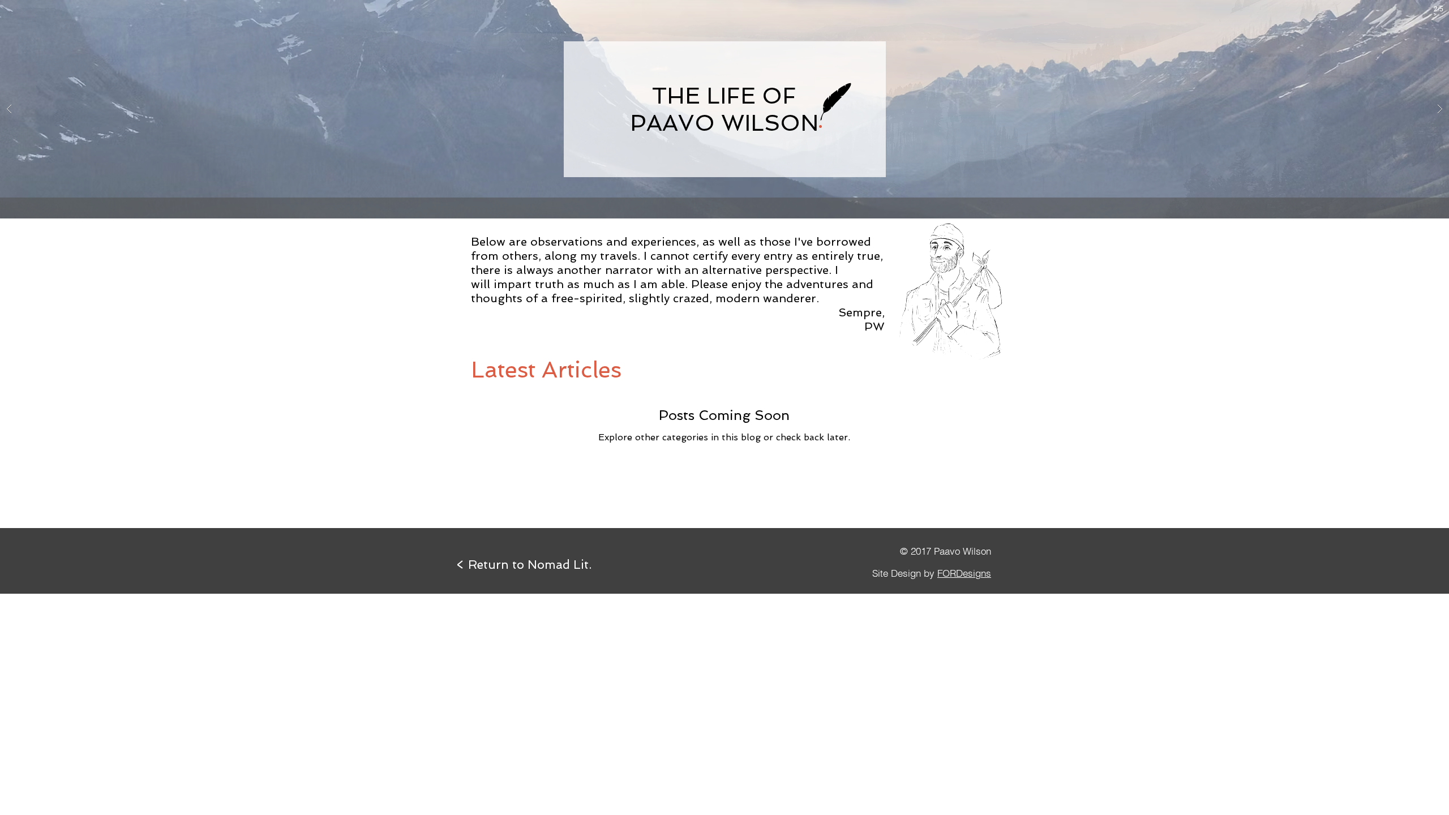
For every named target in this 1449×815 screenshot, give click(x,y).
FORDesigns (964, 573)
